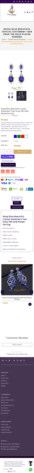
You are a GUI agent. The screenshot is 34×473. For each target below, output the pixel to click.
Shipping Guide (5, 429)
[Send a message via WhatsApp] (30, 469)
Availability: (5, 141)
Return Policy (4, 397)
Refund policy (5, 413)
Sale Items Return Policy (7, 400)
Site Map (3, 386)
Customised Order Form (7, 405)
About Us (3, 375)
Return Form (4, 402)
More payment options (8, 160)
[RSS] (31, 1)
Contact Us (4, 380)
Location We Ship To (6, 432)
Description (17, 198)
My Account (4, 408)
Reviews (17, 203)
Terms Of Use (4, 378)
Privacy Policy (5, 383)
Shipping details (17, 207)
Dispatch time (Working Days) (17, 39)
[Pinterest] (20, 1)
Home (4, 39)
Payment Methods (6, 427)
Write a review (17, 344)
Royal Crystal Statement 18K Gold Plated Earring (17, 298)
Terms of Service (5, 410)
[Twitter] (15, 1)
